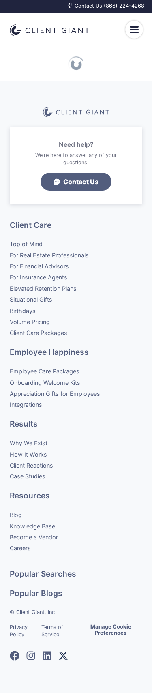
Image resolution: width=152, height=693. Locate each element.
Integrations (26, 404)
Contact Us (80, 182)
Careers (20, 548)
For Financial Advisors (39, 266)
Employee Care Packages (44, 371)
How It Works (28, 454)
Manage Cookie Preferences (110, 630)
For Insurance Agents (38, 277)
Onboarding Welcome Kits (45, 382)
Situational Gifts (31, 299)
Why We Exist (28, 443)
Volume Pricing (30, 321)
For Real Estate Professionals (49, 255)
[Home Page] (49, 30)
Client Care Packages (38, 332)
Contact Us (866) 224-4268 (108, 6)
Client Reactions (31, 465)
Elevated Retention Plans (43, 288)
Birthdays (23, 310)
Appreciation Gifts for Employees (55, 393)
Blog (16, 514)
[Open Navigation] (134, 30)
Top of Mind (26, 243)
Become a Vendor (34, 537)
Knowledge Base (32, 526)
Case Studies (27, 476)
